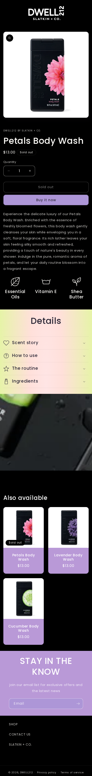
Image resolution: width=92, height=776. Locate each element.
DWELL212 (26, 772)
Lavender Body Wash (68, 557)
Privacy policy (46, 772)
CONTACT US (20, 734)
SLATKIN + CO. (20, 744)
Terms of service (72, 772)
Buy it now (46, 200)
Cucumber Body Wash (23, 628)
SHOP (13, 724)
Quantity (9, 162)
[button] (46, 343)
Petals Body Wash (23, 557)
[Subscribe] (78, 703)
